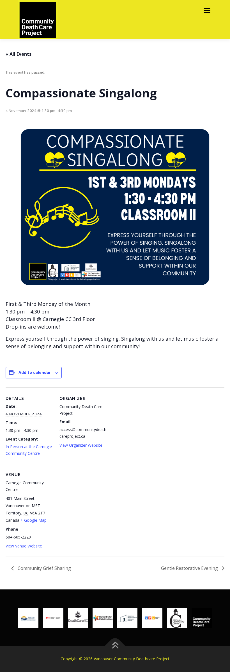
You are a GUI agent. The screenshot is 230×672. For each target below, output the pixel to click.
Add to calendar (35, 372)
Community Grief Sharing (44, 568)
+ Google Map (33, 520)
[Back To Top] (115, 645)
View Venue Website (24, 546)
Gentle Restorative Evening (190, 568)
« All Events (18, 54)
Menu (207, 10)
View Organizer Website (80, 445)
